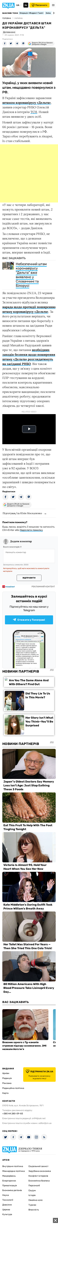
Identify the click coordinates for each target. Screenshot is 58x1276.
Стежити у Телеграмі (31, 619)
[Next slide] (53, 13)
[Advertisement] (29, 173)
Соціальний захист (38, 1166)
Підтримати (41, 5)
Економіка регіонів (12, 1190)
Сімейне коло (35, 1200)
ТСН (33, 112)
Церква (6, 1209)
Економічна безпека (39, 1180)
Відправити (29, 578)
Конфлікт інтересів (38, 1176)
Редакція (7, 1078)
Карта (5, 1093)
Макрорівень (9, 1176)
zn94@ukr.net (38, 1118)
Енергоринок (9, 1180)
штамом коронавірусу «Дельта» (26, 102)
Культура (7, 1214)
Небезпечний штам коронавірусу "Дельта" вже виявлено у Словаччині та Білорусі (31, 275)
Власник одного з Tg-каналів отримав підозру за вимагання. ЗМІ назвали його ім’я (24, 1046)
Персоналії (34, 1185)
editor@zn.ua (45, 1123)
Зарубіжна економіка (39, 1171)
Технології (7, 1200)
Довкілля (7, 1204)
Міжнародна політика (13, 1171)
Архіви (5, 1073)
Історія (32, 1195)
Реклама (6, 1083)
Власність (33, 1209)
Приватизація (9, 1185)
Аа (26, 5)
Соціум (32, 1190)
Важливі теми (10, 13)
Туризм (32, 1205)
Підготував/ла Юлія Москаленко (22, 513)
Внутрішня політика (12, 1166)
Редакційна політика (13, 1088)
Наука (5, 1195)
